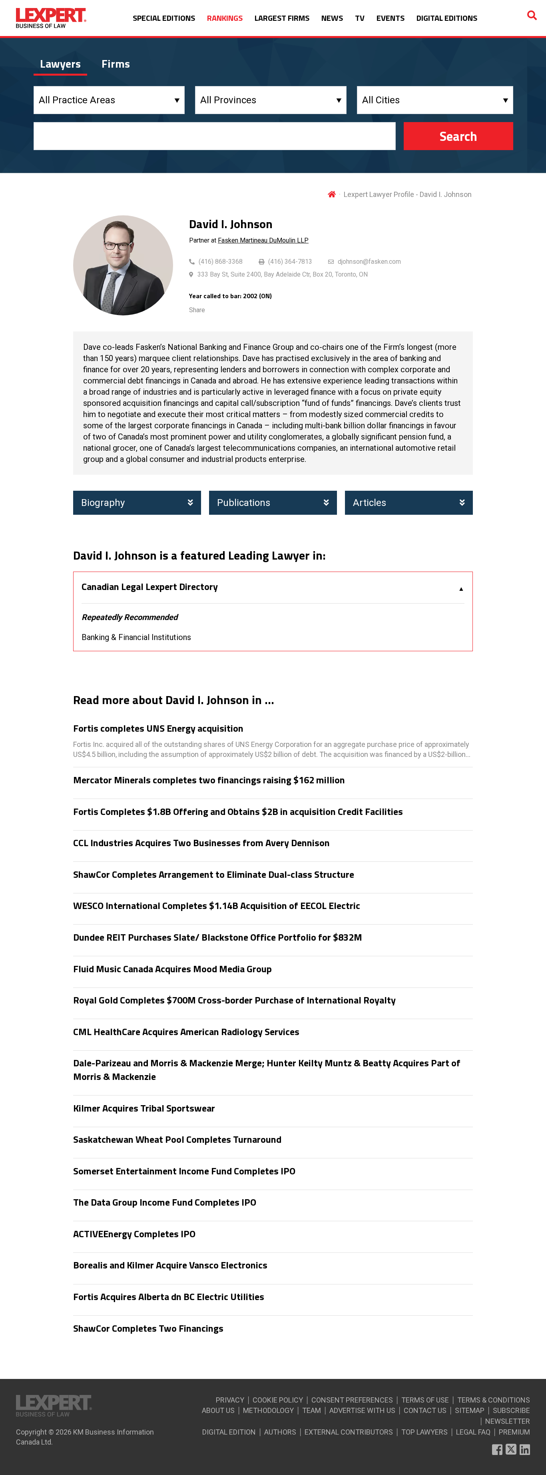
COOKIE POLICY (278, 1400)
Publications (243, 502)
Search (458, 136)
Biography (103, 502)
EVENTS (391, 18)
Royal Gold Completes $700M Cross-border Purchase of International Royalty (234, 1000)
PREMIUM (514, 1432)
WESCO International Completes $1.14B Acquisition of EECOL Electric (216, 906)
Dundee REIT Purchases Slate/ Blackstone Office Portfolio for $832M (217, 937)
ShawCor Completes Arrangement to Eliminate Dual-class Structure (213, 874)
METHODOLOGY (268, 1410)
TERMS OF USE (425, 1400)
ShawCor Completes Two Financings (148, 1328)
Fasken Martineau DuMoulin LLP (263, 240)
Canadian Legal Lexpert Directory (150, 587)
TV (360, 18)
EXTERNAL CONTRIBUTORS (349, 1432)
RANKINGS (225, 18)
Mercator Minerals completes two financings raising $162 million (209, 780)
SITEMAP (469, 1410)
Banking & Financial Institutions (136, 637)
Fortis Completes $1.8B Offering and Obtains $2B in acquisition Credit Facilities (238, 812)
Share (197, 310)
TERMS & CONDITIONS (493, 1400)
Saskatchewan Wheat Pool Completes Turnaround (177, 1139)
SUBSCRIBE (511, 1410)
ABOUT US (218, 1410)
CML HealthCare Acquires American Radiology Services (186, 1032)
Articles (369, 502)
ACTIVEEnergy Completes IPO (134, 1234)
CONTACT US (425, 1410)
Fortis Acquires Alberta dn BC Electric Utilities (168, 1297)
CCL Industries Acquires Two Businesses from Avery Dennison (201, 843)
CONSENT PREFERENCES (352, 1400)
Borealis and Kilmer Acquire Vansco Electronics (170, 1265)
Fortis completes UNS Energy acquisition (158, 728)
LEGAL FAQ (473, 1432)
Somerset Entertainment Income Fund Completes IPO (184, 1171)
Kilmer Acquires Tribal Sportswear (144, 1108)
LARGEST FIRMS (282, 18)
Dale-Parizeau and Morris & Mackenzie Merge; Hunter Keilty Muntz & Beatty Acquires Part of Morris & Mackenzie (266, 1069)
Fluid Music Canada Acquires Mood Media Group (172, 969)
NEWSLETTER (507, 1421)
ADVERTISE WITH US (362, 1410)
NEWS (332, 18)
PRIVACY (230, 1400)
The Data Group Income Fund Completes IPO (164, 1202)
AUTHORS (280, 1432)
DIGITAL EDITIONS (446, 18)
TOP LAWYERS (424, 1432)
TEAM (311, 1410)
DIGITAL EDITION (229, 1432)
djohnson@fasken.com (369, 261)
